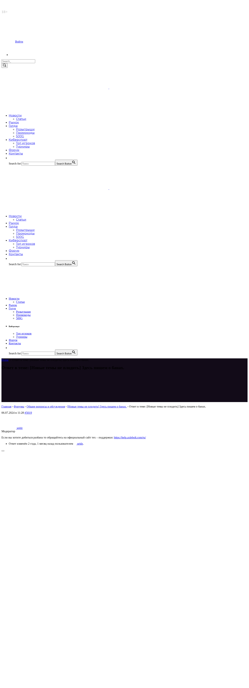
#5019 (28, 412)
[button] (10, 158)
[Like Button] (2, 450)
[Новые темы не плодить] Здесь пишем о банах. (97, 406)
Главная (6, 406)
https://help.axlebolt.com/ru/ (130, 437)
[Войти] (16, 54)
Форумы (19, 406)
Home (5, 359)
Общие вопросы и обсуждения (46, 406)
